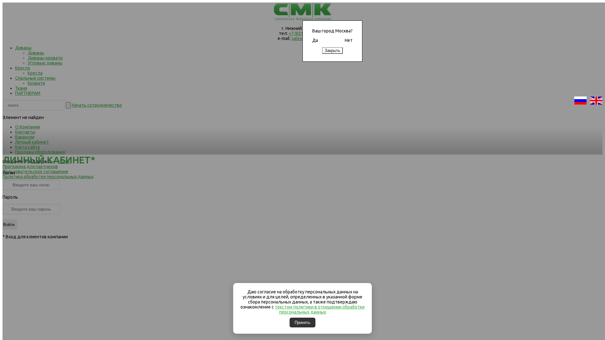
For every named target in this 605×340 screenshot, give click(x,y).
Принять (302, 322)
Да (315, 40)
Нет (349, 40)
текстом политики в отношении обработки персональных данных (320, 309)
